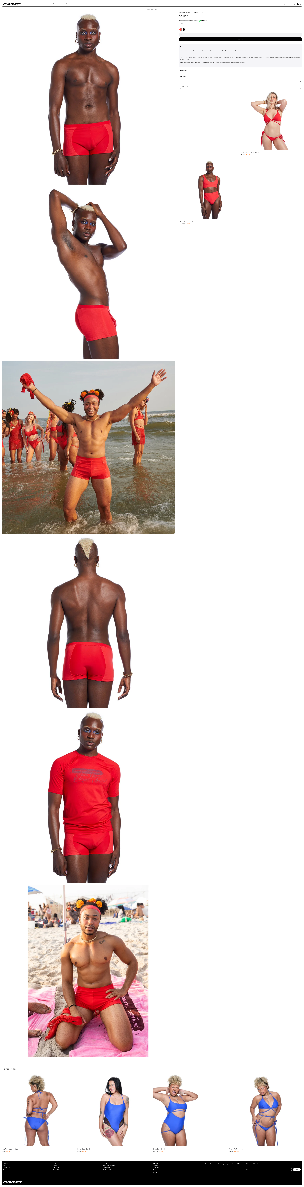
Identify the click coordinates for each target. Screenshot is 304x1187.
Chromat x (185, 57)
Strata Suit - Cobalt (159, 1149)
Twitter (155, 1170)
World (72, 4)
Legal (105, 1163)
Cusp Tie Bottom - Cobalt (10, 1149)
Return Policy (56, 1170)
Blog (4, 1170)
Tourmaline (191, 57)
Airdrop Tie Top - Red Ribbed (250, 153)
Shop (59, 4)
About (4, 1165)
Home (148, 9)
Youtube (155, 1172)
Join (297, 1169)
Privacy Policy (106, 1167)
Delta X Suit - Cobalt (83, 1149)
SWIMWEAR (154, 9)
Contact (55, 1165)
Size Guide (56, 1167)
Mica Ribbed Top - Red (187, 222)
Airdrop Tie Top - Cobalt (236, 1149)
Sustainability (6, 1167)
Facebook (155, 1167)
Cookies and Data (107, 1170)
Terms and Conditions (109, 1165)
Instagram (155, 1165)
